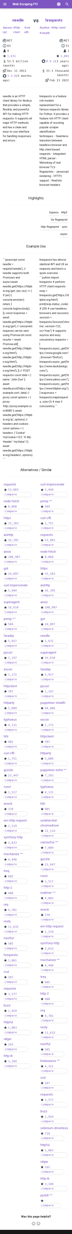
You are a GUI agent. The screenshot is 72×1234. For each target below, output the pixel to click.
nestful (9, 938)
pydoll (44, 1195)
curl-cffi (9, 753)
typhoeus (10, 719)
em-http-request (15, 820)
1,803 (12, 1027)
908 (10, 893)
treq (6, 871)
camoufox (47, 842)
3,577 (12, 994)
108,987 (14, 557)
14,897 (13, 573)
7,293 (49, 775)
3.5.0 (11, 75)
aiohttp (8, 535)
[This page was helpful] (33, 1224)
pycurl (8, 652)
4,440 (12, 859)
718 (47, 1133)
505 (10, 943)
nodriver (46, 892)
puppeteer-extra (51, 770)
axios (7, 551)
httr (6, 736)
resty (7, 921)
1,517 (12, 792)
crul (6, 972)
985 (10, 742)
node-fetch (11, 501)
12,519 (50, 831)
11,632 (13, 926)
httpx (7, 518)
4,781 (12, 910)
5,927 (12, 641)
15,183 (13, 523)
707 (10, 691)
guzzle (8, 770)
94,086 (50, 708)
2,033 (12, 842)
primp (8, 619)
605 (10, 876)
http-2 (8, 887)
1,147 (12, 657)
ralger (8, 1039)
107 (10, 977)
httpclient (10, 686)
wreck (8, 803)
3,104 (12, 1061)
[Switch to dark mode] (58, 4)
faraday (9, 635)
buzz (7, 1005)
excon (8, 669)
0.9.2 (50, 61)
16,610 (13, 607)
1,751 (12, 758)
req (6, 904)
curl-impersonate (16, 585)
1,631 (11, 56)
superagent (12, 602)
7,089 (49, 847)
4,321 (49, 1066)
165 (10, 1044)
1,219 (12, 826)
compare (11, 494)
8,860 (12, 506)
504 (10, 624)
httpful (8, 1022)
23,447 (13, 775)
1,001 (64, 56)
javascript (7, 30)
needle (18, 20)
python (45, 27)
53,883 (13, 489)
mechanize (11, 854)
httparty (9, 703)
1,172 (12, 674)
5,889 (12, 708)
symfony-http (13, 837)
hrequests (54, 20)
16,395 (13, 540)
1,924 (12, 1011)
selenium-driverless (54, 1128)
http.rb (8, 1056)
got (6, 568)
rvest (7, 787)
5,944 (12, 590)
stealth (27, 30)
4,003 (49, 898)
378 (10, 809)
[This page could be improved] (38, 1224)
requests (10, 484)
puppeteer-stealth (52, 703)
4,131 (12, 725)
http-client (17, 30)
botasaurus (48, 1061)
